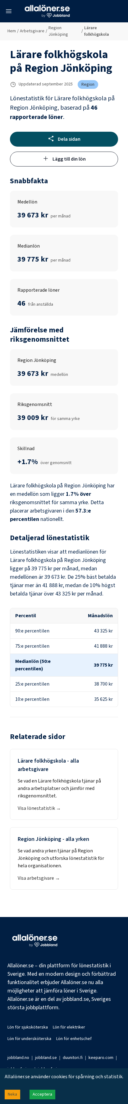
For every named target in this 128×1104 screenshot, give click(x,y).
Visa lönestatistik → (39, 808)
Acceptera (42, 1094)
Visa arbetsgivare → (39, 878)
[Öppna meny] (8, 11)
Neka (12, 1094)
